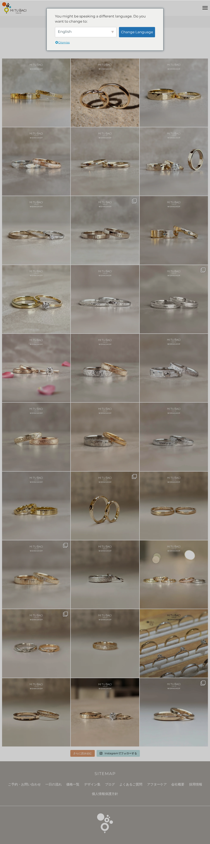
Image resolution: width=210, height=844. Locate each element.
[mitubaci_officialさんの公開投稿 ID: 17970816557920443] (174, 712)
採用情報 (195, 784)
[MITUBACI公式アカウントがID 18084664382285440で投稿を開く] (36, 230)
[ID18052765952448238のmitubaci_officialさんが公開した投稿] (105, 368)
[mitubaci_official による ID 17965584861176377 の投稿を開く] (174, 161)
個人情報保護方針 (105, 794)
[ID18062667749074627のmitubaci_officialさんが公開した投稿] (174, 643)
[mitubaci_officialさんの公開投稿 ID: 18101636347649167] (105, 506)
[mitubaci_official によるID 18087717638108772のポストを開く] (105, 161)
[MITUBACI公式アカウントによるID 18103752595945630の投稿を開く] (36, 93)
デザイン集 (92, 784)
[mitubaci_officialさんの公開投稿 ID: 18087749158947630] (36, 506)
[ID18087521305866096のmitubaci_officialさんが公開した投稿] (105, 437)
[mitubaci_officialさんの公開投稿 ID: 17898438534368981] (36, 437)
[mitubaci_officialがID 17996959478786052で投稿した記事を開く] (36, 161)
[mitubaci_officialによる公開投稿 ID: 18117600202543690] (36, 574)
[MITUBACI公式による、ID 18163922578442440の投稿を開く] (36, 299)
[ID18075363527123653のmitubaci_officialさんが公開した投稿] (174, 574)
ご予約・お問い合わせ (24, 784)
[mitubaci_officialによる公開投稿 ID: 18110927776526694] (36, 712)
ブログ (110, 784)
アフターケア (157, 784)
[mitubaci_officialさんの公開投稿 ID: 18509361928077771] (36, 368)
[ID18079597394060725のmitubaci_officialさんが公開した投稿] (36, 643)
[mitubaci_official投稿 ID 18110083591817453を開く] (105, 93)
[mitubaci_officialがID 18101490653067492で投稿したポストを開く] (174, 230)
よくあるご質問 (130, 784)
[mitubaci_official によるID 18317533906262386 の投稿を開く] (105, 230)
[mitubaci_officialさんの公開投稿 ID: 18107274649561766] (105, 643)
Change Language (137, 32)
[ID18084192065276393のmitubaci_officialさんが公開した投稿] (174, 368)
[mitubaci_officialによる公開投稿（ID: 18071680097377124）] (174, 437)
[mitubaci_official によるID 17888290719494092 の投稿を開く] (105, 299)
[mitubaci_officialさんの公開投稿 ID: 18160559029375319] (105, 712)
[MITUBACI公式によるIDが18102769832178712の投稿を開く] (174, 93)
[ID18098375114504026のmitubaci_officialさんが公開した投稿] (174, 299)
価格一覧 (72, 784)
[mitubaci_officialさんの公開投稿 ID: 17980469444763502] (105, 574)
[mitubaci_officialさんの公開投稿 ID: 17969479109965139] (174, 506)
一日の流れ (53, 784)
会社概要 (177, 784)
